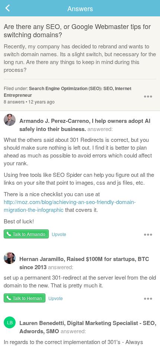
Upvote (59, 234)
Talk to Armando (29, 234)
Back (15, 8)
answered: (84, 125)
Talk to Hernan (27, 298)
